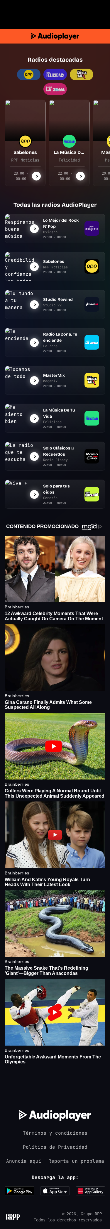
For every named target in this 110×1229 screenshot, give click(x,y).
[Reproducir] (36, 176)
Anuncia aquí (23, 1161)
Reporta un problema (76, 1161)
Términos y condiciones (55, 1133)
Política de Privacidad (55, 1147)
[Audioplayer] (55, 36)
